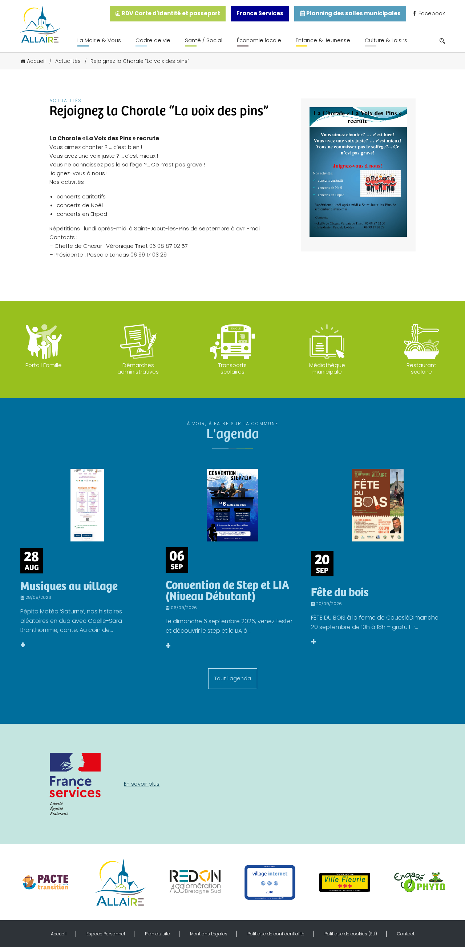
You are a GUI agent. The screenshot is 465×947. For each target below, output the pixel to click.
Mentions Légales (208, 934)
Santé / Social (203, 40)
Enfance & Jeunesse (323, 40)
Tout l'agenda (232, 678)
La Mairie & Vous (99, 40)
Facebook (431, 13)
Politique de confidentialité (275, 934)
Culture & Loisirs (386, 40)
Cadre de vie (153, 40)
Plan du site (157, 934)
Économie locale (259, 40)
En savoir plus (141, 783)
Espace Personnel (105, 934)
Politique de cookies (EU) (350, 934)
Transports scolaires (232, 368)
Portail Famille (43, 365)
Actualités (68, 61)
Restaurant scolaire (421, 368)
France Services (259, 13)
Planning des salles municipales (353, 13)
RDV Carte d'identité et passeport (170, 13)
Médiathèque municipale (327, 368)
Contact (406, 934)
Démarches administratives (138, 368)
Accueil (36, 61)
